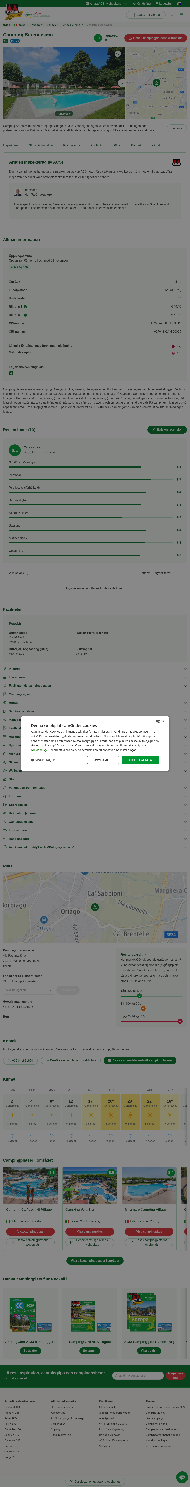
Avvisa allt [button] (103, 760)
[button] (43, 760)
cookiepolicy (39, 750)
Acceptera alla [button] (140, 760)
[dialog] (95, 743)
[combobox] (158, 721)
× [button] (163, 721)
